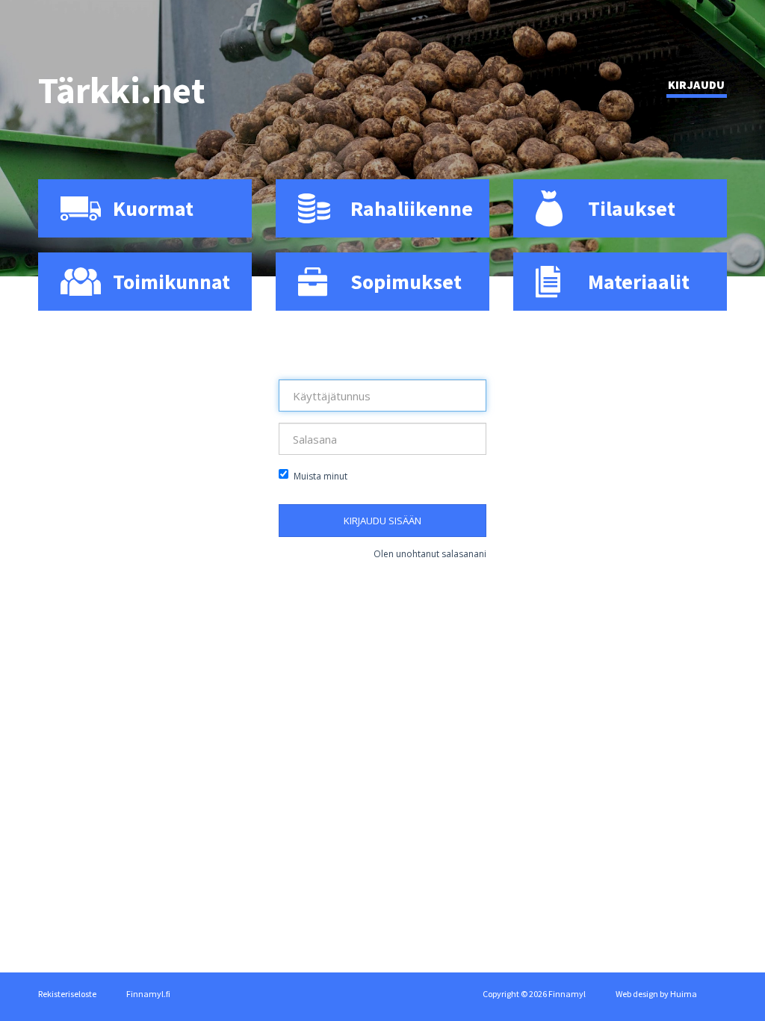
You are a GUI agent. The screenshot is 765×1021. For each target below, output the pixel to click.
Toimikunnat (171, 281)
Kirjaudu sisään (382, 520)
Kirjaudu (696, 84)
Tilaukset (631, 208)
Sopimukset (406, 281)
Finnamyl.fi (148, 993)
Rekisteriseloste (67, 993)
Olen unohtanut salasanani (430, 553)
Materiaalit (639, 281)
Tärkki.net (121, 90)
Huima (683, 993)
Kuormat (153, 208)
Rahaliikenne (411, 208)
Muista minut (320, 476)
